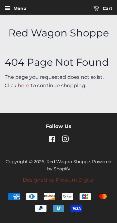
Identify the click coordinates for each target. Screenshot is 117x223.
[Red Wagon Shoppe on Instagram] (65, 140)
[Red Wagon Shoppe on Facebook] (52, 140)
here (23, 85)
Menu (19, 8)
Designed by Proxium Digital (59, 180)
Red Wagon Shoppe (58, 33)
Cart (106, 8)
